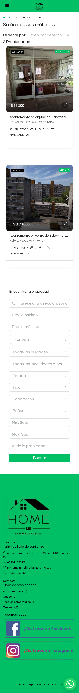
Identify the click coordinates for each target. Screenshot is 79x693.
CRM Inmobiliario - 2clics (48, 684)
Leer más (9, 542)
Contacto (9, 581)
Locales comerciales (17, 602)
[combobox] (48, 35)
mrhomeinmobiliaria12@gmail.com (30, 567)
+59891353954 (17, 562)
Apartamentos (12, 591)
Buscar (39, 458)
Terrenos (9, 607)
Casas (7, 596)
